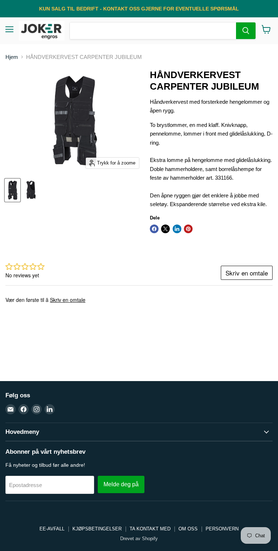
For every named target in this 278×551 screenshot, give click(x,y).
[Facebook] (23, 409)
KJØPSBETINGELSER (97, 528)
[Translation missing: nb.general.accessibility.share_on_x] (165, 229)
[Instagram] (36, 409)
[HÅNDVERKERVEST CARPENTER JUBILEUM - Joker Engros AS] (12, 190)
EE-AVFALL (51, 528)
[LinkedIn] (50, 409)
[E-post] (10, 409)
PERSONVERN (222, 528)
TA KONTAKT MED (150, 528)
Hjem (11, 57)
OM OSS (188, 528)
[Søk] (246, 30)
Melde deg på (121, 484)
